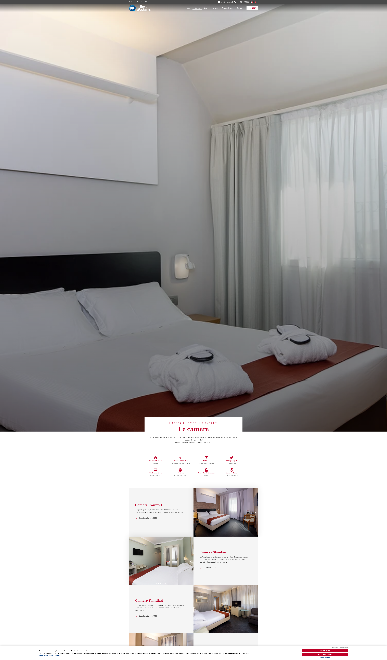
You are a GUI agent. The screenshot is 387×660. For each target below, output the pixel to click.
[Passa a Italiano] (252, 2)
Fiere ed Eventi (227, 8)
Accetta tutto (325, 651)
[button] (196, 512)
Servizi (206, 8)
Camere (197, 8)
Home (188, 8)
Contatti (239, 8)
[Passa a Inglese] (255, 2)
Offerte (215, 8)
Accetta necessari (324, 654)
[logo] (148, 8)
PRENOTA (252, 8)
